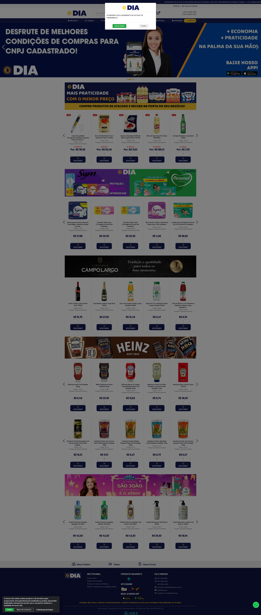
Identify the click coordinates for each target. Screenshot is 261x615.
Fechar (143, 26)
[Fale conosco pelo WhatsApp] (256, 605)
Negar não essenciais (24, 609)
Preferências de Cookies (44, 609)
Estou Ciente (119, 26)
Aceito (9, 609)
